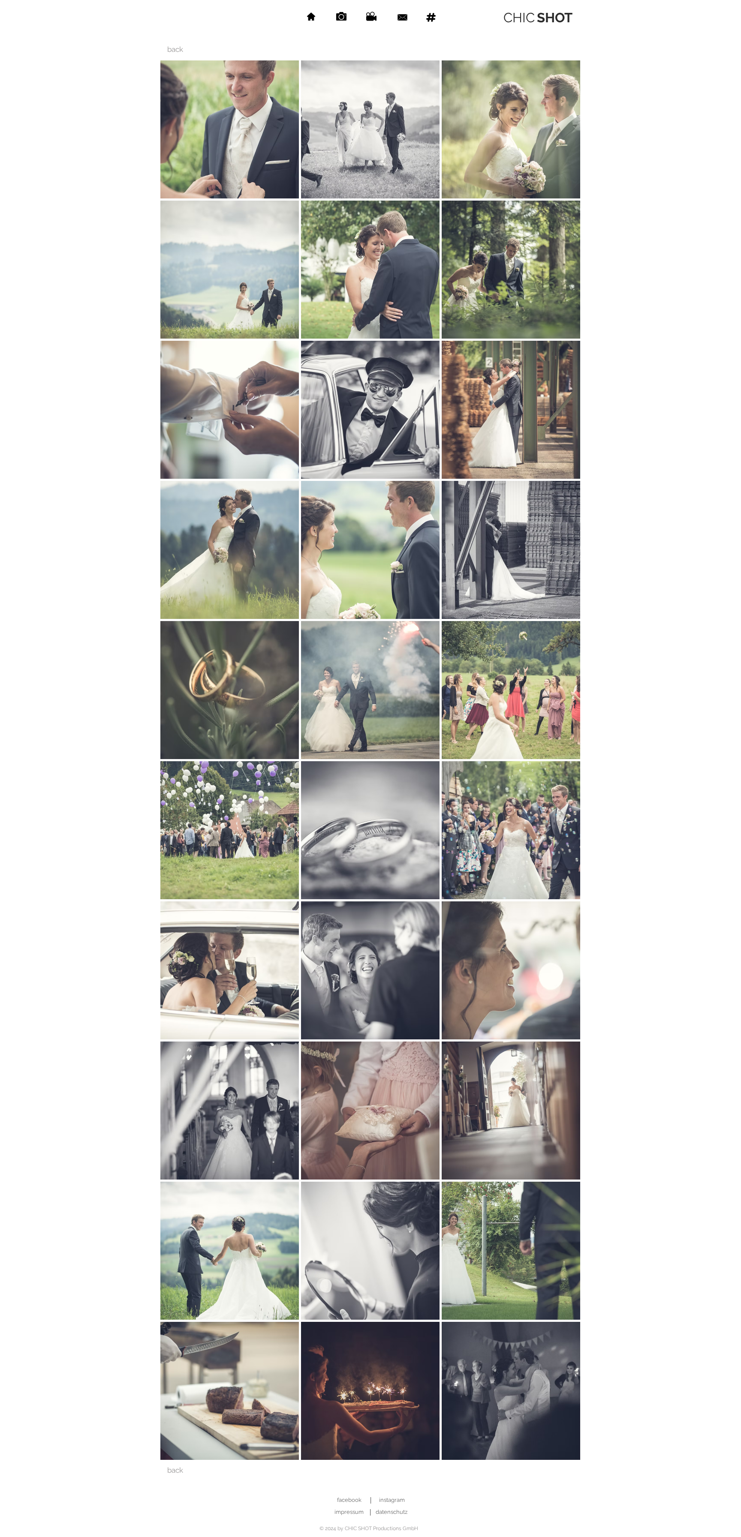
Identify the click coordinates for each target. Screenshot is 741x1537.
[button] (229, 129)
